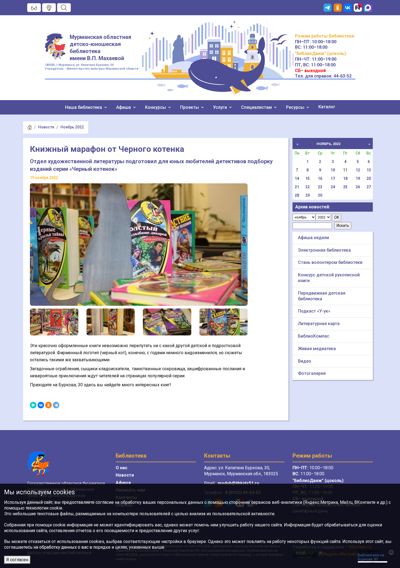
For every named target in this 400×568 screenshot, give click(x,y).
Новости (46, 127)
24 (333, 187)
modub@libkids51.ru (238, 483)
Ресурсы (295, 107)
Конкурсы (156, 107)
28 (297, 195)
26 (358, 187)
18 (345, 178)
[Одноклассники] (48, 405)
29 (307, 195)
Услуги (220, 107)
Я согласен (17, 559)
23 (320, 187)
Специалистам (257, 107)
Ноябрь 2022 (72, 127)
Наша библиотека (84, 107)
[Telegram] (56, 405)
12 (358, 170)
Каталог (326, 106)
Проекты (190, 107)
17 (333, 178)
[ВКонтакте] (41, 405)
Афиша (124, 107)
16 (320, 178)
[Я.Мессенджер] (33, 405)
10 (333, 170)
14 (297, 178)
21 (297, 187)
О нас (121, 467)
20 (369, 178)
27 (369, 187)
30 (320, 195)
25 (345, 187)
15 (307, 178)
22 (307, 187)
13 (369, 170)
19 (358, 178)
